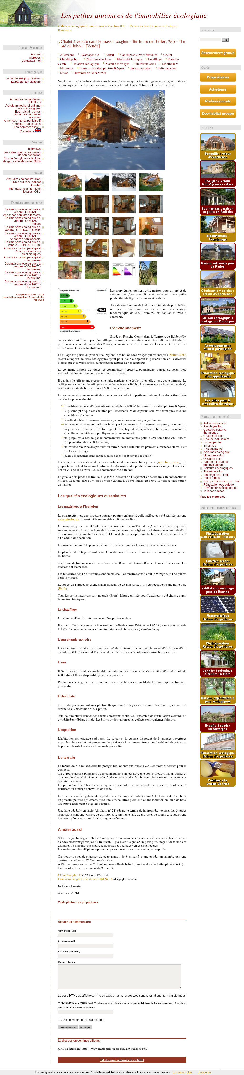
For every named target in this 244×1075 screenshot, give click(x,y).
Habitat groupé (213, 449)
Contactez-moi (31, 60)
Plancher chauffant (215, 474)
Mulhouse (66, 68)
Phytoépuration (213, 471)
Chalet (167, 54)
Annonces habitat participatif (22, 120)
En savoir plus (182, 1072)
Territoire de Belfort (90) (90, 73)
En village (155, 59)
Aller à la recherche (158, 4)
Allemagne (67, 54)
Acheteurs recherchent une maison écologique (23, 107)
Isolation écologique (86, 63)
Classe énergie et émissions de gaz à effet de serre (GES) (22, 160)
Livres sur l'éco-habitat (26, 182)
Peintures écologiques (218, 468)
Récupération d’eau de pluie (221, 481)
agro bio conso (168, 462)
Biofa (62, 588)
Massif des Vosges (117, 63)
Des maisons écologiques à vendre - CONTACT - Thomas (23, 221)
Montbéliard (170, 63)
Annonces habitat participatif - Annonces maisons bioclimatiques (22, 251)
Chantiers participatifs (26, 124)
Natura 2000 (177, 355)
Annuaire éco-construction (23, 179)
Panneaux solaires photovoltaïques (101, 68)
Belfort (109, 54)
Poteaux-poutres (141, 68)
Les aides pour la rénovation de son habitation (22, 154)
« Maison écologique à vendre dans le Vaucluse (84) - (92, 26)
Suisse (64, 73)
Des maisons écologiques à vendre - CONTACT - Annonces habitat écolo (23, 236)
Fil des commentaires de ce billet (122, 1060)
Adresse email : (67, 941)
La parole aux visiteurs (26, 81)
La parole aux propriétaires (23, 78)
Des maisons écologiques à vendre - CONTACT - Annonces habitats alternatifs (22, 212)
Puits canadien (167, 68)
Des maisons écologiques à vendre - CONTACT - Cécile (23, 228)
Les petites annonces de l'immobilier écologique (134, 15)
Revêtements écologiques (220, 487)
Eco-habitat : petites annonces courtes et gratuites (27, 114)
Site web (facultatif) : (69, 951)
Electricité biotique (129, 59)
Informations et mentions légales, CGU (25, 190)
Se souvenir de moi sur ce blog (83, 1020)
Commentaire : (66, 962)
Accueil (36, 54)
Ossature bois (212, 458)
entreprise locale (68, 519)
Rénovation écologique (218, 484)
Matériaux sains (145, 63)
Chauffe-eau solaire (98, 59)
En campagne (212, 442)
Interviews (34, 149)
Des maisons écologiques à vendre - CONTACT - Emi (23, 243)
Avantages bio (90, 54)
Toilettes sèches (213, 491)
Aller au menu (137, 4)
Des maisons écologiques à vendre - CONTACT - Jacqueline (23, 266)
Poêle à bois (211, 477)
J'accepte (204, 1072)
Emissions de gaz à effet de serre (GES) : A (85, 879)
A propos (35, 57)
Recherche (208, 30)
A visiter (35, 185)
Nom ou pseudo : (67, 930)
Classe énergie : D (69, 875)
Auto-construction (214, 423)
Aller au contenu (118, 4)
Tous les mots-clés (212, 496)
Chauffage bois (70, 59)
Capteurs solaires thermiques (138, 54)
